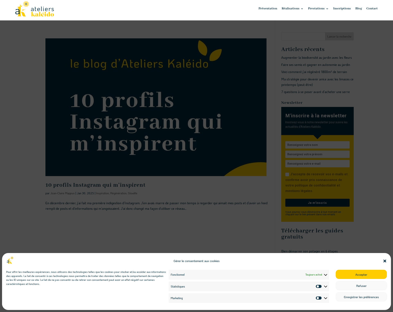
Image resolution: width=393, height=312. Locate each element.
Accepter (361, 274)
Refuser (361, 286)
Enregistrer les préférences (361, 297)
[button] (385, 261)
